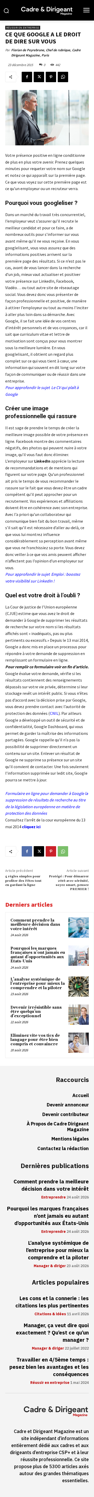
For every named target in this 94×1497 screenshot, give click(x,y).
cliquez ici (31, 826)
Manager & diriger (50, 1266)
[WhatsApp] (63, 77)
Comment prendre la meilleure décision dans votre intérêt (35, 924)
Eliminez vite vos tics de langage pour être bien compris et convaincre (35, 1040)
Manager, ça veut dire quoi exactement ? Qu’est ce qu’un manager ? (52, 1332)
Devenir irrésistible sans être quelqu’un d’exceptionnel (36, 1012)
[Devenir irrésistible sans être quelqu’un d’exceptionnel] (78, 1015)
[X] (39, 77)
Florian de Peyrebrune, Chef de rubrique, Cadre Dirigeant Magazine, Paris (46, 52)
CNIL (54, 713)
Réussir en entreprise (22, 27)
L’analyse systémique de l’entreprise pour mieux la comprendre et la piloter (37, 983)
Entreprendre (53, 1197)
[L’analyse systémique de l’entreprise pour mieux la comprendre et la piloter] (78, 986)
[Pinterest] (51, 77)
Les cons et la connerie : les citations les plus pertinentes (52, 1302)
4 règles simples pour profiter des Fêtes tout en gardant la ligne (23, 880)
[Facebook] (27, 77)
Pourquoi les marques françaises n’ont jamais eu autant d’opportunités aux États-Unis (37, 955)
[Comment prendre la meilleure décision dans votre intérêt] (78, 927)
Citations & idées (50, 1314)
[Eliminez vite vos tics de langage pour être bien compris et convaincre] (78, 1043)
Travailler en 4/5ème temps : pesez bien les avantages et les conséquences (49, 1367)
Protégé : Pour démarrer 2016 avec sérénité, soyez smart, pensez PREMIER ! (69, 882)
